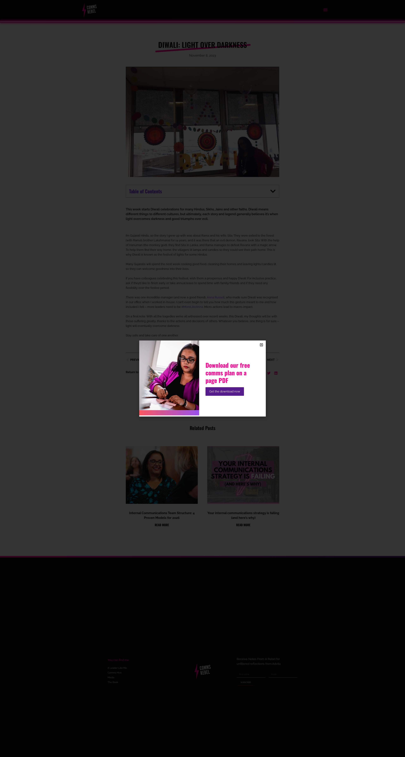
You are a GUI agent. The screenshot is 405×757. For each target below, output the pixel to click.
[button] (261, 345)
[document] (202, 378)
